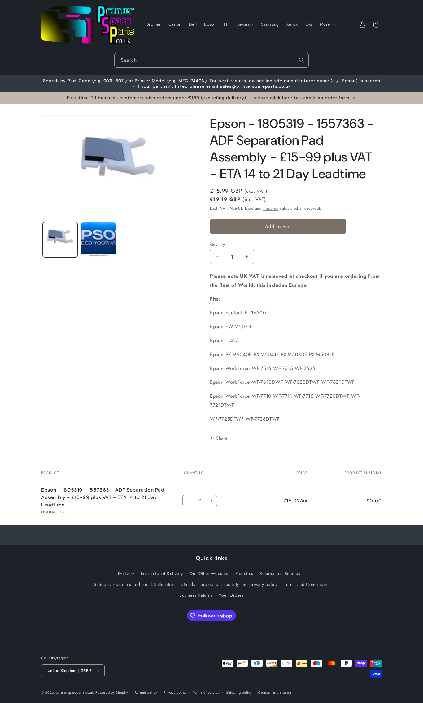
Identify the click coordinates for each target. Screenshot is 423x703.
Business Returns (196, 595)
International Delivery (162, 573)
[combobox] (211, 60)
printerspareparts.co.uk (75, 692)
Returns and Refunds (279, 573)
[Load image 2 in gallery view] (98, 239)
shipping (271, 208)
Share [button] (222, 438)
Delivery (126, 573)
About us (244, 573)
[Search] (301, 60)
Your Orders (231, 595)
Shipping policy (239, 692)
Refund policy (146, 692)
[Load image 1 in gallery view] (60, 239)
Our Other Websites (209, 573)
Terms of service (206, 692)
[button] (327, 24)
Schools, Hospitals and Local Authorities (134, 584)
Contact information (274, 692)
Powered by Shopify (111, 692)
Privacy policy (175, 692)
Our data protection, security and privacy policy (229, 584)
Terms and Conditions (306, 584)
